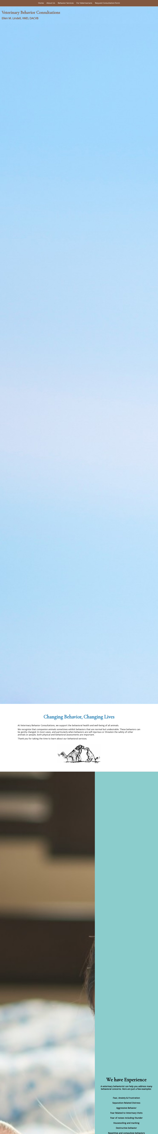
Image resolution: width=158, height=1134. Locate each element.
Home (41, 3)
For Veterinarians (84, 3)
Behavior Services (66, 3)
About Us (50, 3)
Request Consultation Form (107, 3)
